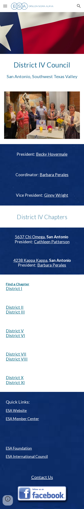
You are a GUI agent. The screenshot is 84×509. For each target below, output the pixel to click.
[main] (42, 70)
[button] (5, 6)
